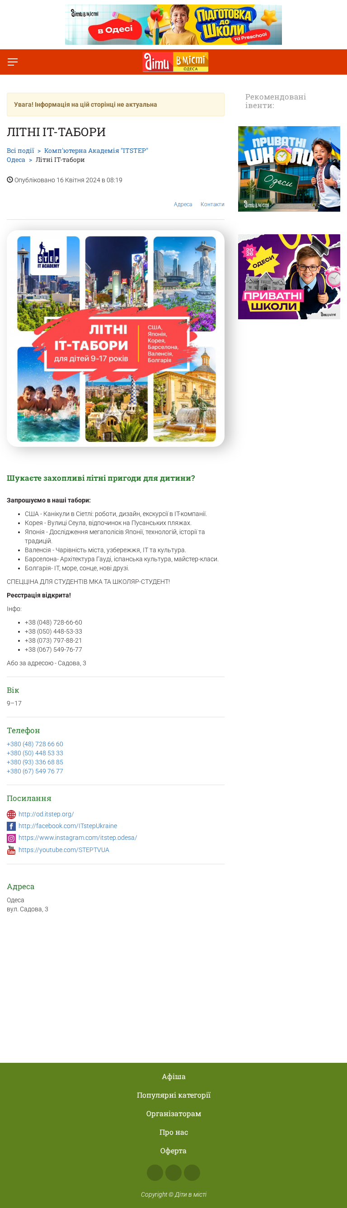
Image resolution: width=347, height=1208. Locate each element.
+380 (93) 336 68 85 (35, 762)
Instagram (173, 1173)
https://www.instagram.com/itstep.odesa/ (78, 837)
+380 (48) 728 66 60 (35, 744)
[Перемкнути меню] (12, 62)
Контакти (213, 204)
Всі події (20, 150)
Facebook (155, 1173)
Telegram (192, 1173)
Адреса (183, 204)
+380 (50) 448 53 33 (35, 753)
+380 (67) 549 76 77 (35, 771)
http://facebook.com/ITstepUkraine (68, 825)
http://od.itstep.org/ (46, 814)
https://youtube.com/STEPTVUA (64, 849)
